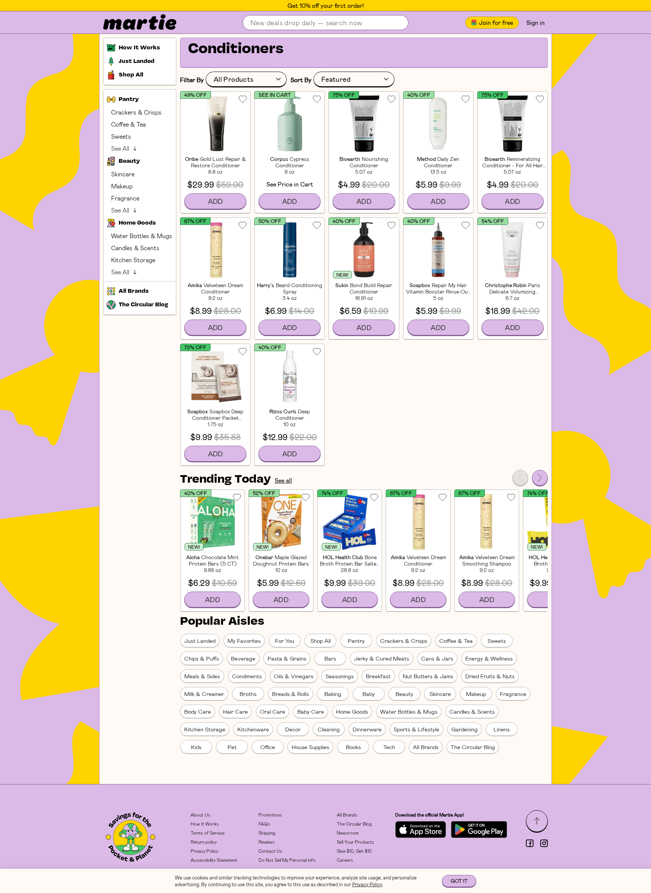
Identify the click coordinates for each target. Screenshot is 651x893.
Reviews (266, 841)
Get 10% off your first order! (325, 5)
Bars (330, 658)
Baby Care (310, 711)
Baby (368, 693)
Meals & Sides (202, 676)
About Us (200, 814)
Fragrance (125, 198)
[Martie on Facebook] (529, 843)
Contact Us (270, 850)
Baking (332, 693)
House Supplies (310, 746)
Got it (459, 881)
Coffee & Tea (128, 124)
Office (267, 746)
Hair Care (235, 711)
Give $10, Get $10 (354, 850)
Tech (389, 746)
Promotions (270, 814)
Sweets (121, 136)
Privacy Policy (204, 850)
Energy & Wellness (489, 658)
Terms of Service (208, 832)
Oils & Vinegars (293, 676)
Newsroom (348, 832)
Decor (293, 729)
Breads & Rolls (290, 693)
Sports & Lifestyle (416, 729)
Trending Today (225, 480)
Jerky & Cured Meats (381, 658)
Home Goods (352, 711)
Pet (232, 746)
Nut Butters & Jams (428, 676)
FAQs (264, 823)
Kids (196, 746)
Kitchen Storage (133, 259)
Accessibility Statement (214, 859)
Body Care (197, 711)
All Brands (426, 746)
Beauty (404, 693)
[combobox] (246, 79)
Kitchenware (253, 729)
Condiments (247, 676)
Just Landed (199, 640)
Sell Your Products (355, 841)
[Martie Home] (133, 22)
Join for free (496, 22)
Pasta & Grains (286, 658)
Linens (502, 729)
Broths (248, 693)
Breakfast (378, 676)
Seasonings (340, 676)
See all (283, 480)
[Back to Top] (537, 821)
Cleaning (329, 729)
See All (120, 148)
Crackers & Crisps (136, 112)
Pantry (356, 640)
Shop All (320, 640)
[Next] (540, 478)
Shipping (266, 832)
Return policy (204, 841)
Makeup (122, 186)
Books (353, 746)
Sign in (535, 22)
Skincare (122, 173)
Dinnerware (367, 729)
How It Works (205, 823)
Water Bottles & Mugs (141, 235)
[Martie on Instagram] (544, 843)
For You (284, 640)
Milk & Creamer (204, 693)
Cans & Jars (437, 658)
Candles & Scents (135, 247)
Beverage (243, 658)
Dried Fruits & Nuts (490, 676)
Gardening (464, 729)
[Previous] (520, 478)
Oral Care (272, 711)
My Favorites (244, 640)
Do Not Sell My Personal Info (287, 859)
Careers (345, 859)
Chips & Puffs (201, 658)
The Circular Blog (473, 746)
